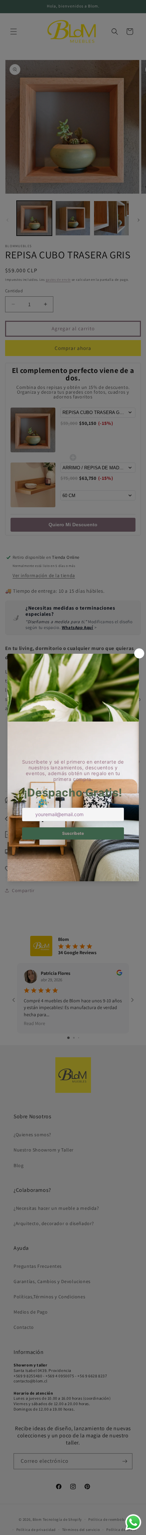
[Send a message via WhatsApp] (133, 1522)
